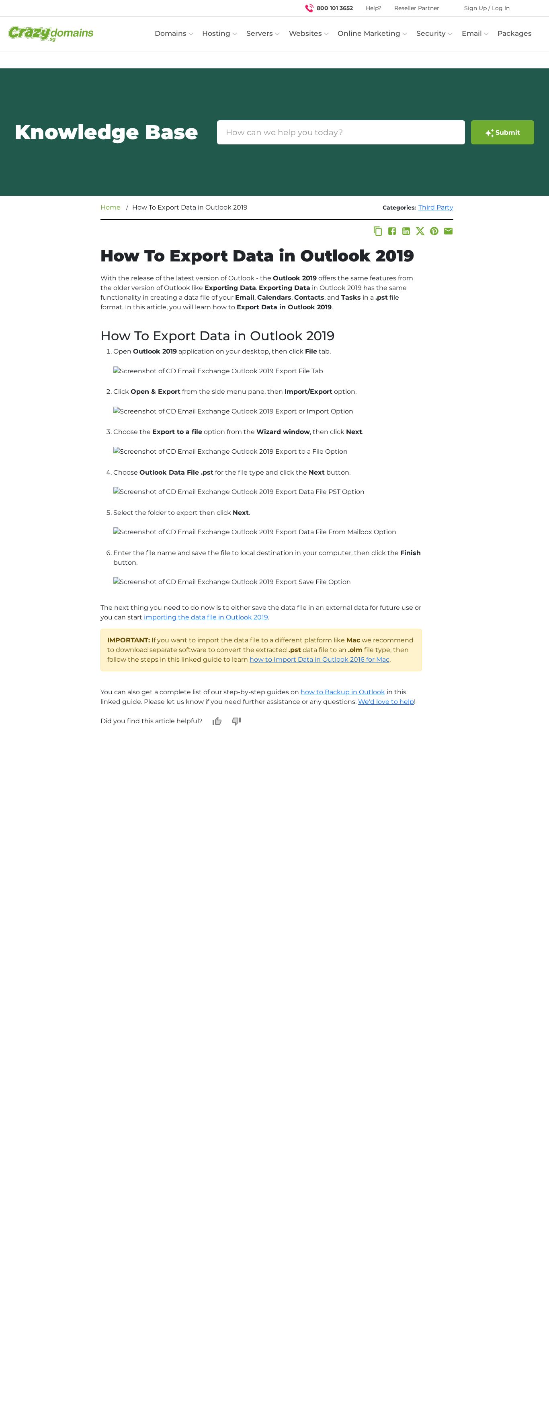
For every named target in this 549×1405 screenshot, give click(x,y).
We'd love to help (386, 702)
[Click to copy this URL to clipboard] (378, 231)
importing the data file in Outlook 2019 (206, 617)
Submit (508, 132)
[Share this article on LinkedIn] (406, 231)
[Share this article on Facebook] (392, 231)
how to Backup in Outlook (343, 692)
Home (110, 207)
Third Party (435, 207)
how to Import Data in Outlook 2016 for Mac (319, 659)
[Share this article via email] (448, 231)
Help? (373, 8)
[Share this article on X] (420, 231)
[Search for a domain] (527, 8)
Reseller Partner (416, 8)
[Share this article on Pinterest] (434, 231)
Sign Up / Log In (487, 8)
